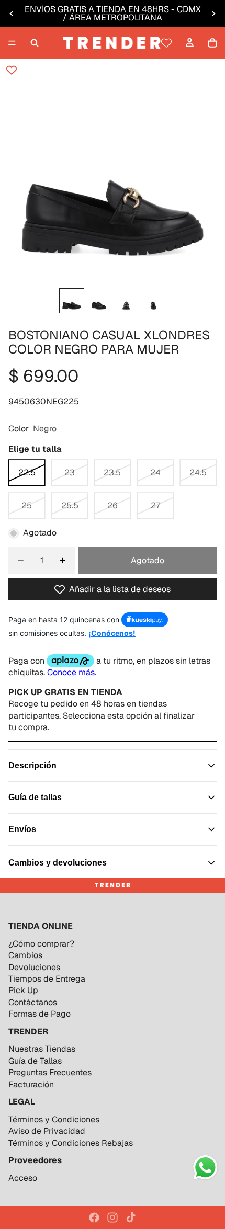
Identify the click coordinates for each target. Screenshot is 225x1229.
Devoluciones (34, 967)
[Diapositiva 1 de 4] (71, 300)
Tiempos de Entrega (46, 978)
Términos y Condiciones (53, 1119)
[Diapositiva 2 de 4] (98, 300)
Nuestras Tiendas (41, 1048)
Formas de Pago (39, 1013)
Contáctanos (32, 1002)
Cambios (25, 955)
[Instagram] (112, 1217)
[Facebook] (94, 1217)
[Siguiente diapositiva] (213, 13)
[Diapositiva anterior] (11, 13)
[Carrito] (212, 42)
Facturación (31, 1084)
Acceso (22, 1178)
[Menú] (12, 43)
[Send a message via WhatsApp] (205, 1167)
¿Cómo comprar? (41, 943)
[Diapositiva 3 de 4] (126, 300)
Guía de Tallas (35, 1060)
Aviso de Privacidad (46, 1130)
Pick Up (23, 990)
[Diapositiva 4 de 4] (153, 300)
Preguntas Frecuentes (50, 1072)
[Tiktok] (131, 1217)
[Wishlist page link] (166, 43)
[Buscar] (34, 42)
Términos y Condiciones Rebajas (70, 1142)
